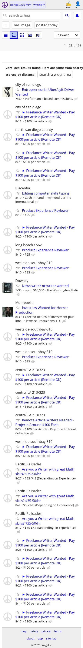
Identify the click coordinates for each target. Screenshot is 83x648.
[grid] (22, 35)
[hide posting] (76, 99)
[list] (6, 35)
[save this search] (77, 15)
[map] (38, 35)
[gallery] (30, 35)
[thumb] (14, 35)
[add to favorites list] (17, 89)
